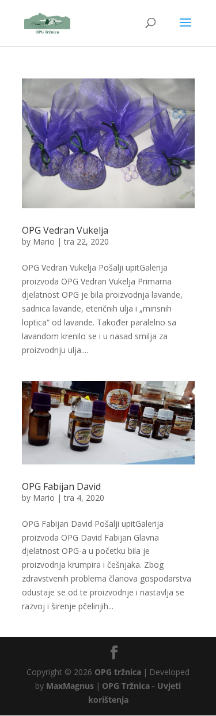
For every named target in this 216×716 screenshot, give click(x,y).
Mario (44, 241)
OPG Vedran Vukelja (65, 230)
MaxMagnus (70, 685)
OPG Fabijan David (61, 486)
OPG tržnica (117, 671)
